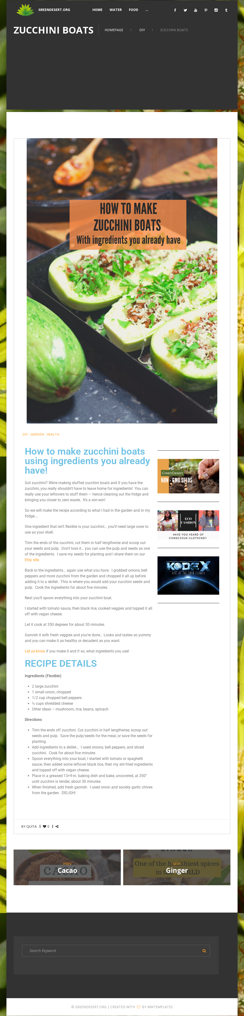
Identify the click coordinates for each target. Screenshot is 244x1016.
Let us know (35, 651)
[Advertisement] (122, 76)
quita (31, 826)
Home (97, 9)
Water (116, 9)
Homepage (114, 30)
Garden (37, 434)
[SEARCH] (204, 951)
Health (52, 434)
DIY (142, 30)
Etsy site (32, 560)
